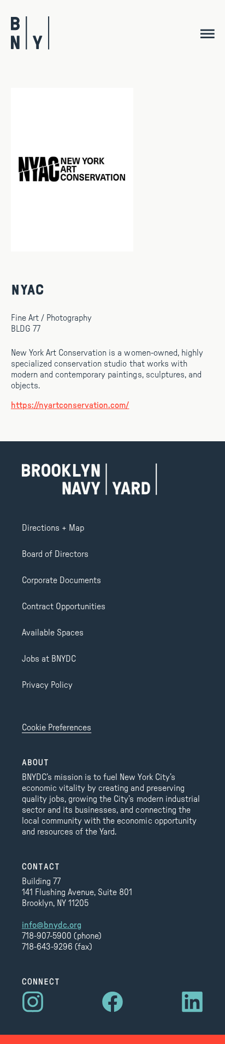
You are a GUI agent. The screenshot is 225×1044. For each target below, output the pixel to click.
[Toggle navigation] (207, 33)
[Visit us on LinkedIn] (192, 1002)
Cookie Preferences (56, 727)
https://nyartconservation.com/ (70, 405)
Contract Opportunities (63, 606)
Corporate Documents (61, 580)
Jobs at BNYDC (49, 659)
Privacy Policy (47, 685)
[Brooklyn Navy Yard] (30, 33)
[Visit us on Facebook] (112, 1002)
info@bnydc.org (51, 925)
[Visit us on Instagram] (33, 1002)
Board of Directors (55, 554)
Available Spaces (53, 632)
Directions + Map (53, 528)
